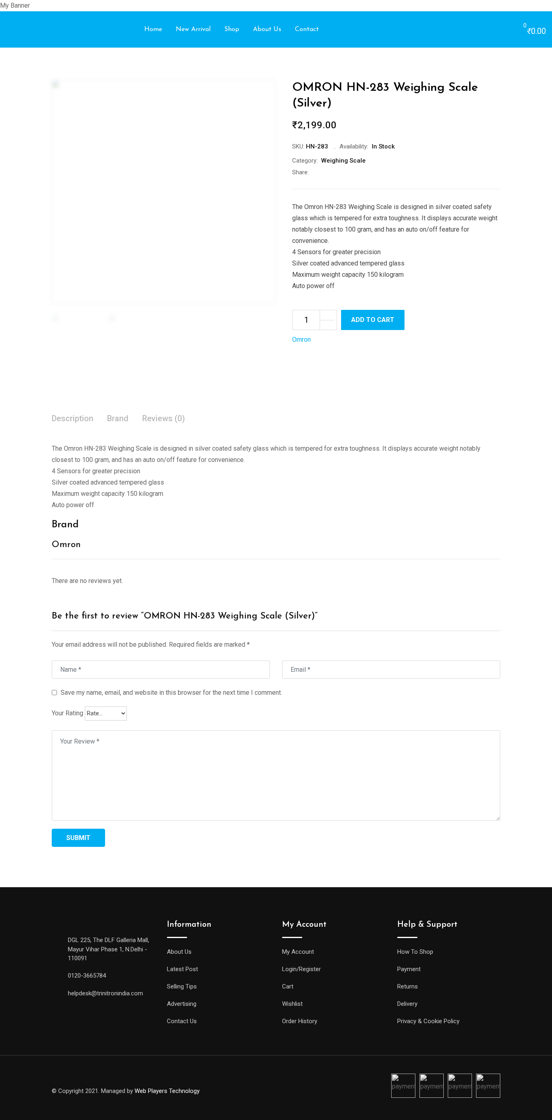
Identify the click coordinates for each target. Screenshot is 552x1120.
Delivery (407, 1003)
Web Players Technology (167, 1091)
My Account (298, 951)
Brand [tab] (118, 418)
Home (153, 29)
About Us (267, 29)
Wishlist (292, 1003)
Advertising (181, 1003)
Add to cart (372, 320)
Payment (409, 969)
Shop (231, 29)
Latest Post (182, 969)
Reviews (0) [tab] (163, 418)
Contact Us (182, 1021)
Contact (307, 29)
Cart (287, 986)
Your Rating (67, 713)
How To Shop (415, 951)
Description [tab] (72, 418)
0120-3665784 (87, 975)
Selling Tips (182, 986)
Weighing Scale (343, 160)
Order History (299, 1021)
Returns (407, 986)
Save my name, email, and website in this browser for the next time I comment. (171, 692)
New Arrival (193, 29)
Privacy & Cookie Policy (428, 1021)
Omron (301, 339)
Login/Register (301, 969)
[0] (517, 30)
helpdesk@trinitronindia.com (105, 993)
